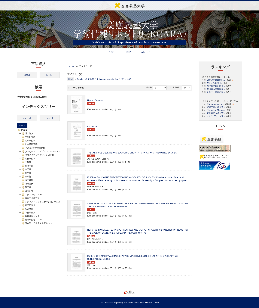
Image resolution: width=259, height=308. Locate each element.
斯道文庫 (29, 209)
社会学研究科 (31, 144)
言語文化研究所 (32, 198)
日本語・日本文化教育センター (39, 223)
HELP (128, 52)
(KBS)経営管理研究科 (35, 148)
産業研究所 (30, 205)
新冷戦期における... (216, 85)
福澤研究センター (33, 219)
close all (49, 118)
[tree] (38, 176)
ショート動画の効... (216, 91)
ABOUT (145, 52)
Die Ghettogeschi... (216, 79)
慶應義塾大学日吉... (216, 112)
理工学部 (29, 180)
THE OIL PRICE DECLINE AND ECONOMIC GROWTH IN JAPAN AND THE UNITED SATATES (132, 152)
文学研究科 (30, 137)
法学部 (28, 169)
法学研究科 (30, 140)
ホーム (71, 66)
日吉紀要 (29, 191)
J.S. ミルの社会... (215, 82)
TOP (111, 52)
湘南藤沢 (29, 184)
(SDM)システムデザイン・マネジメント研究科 (47, 151)
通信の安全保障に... (216, 88)
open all (27, 118)
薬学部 (28, 187)
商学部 (28, 173)
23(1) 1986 (126, 79)
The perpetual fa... (215, 103)
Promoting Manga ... (216, 109)
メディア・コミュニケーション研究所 (43, 201)
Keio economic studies (107, 79)
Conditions (92, 126)
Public (22, 125)
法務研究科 (30, 158)
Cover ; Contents (95, 100)
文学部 (28, 162)
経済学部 (29, 166)
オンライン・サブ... (216, 115)
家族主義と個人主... (216, 106)
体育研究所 (30, 212)
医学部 (28, 176)
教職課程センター (33, 216)
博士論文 (29, 133)
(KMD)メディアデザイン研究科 (39, 155)
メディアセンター (33, 194)
